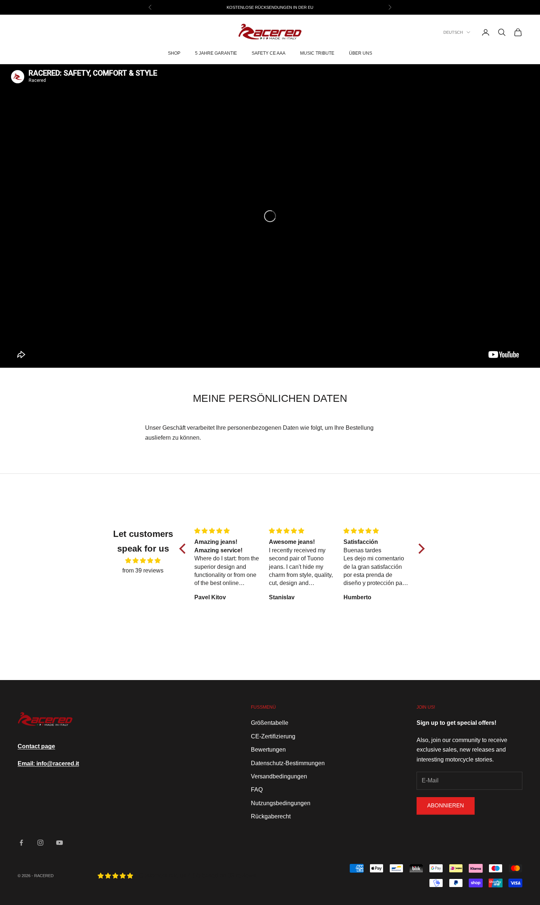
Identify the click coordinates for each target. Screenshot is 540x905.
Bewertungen (268, 749)
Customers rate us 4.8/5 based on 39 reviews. (198, 875)
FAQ (257, 789)
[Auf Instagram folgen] (40, 842)
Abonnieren (445, 805)
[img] (143, 561)
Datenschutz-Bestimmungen (288, 763)
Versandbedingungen (279, 776)
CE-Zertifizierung (273, 736)
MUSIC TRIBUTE (317, 53)
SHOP (174, 53)
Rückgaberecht (271, 816)
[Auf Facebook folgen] (21, 842)
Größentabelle (269, 723)
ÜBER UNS (360, 53)
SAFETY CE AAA (268, 53)
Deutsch (453, 32)
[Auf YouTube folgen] (59, 842)
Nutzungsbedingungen (280, 803)
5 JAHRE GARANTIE (216, 53)
